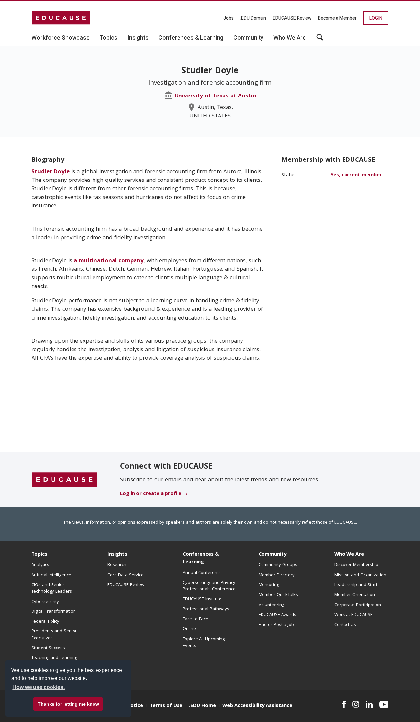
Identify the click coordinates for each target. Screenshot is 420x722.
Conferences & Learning (201, 558)
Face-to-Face (195, 619)
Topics (39, 554)
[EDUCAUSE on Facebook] (344, 704)
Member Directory (277, 575)
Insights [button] (138, 38)
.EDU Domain (253, 18)
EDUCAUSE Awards (277, 615)
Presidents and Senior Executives (54, 635)
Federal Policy (45, 621)
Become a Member (337, 18)
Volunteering (271, 605)
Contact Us (345, 624)
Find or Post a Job (276, 624)
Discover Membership (356, 565)
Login (375, 18)
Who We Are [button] (289, 38)
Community (272, 554)
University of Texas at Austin (215, 96)
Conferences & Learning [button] (190, 38)
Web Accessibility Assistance (257, 706)
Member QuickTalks (278, 595)
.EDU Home (202, 706)
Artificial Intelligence (51, 575)
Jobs (228, 18)
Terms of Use (166, 706)
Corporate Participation (357, 605)
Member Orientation (354, 595)
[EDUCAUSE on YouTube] (383, 704)
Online (189, 629)
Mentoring (269, 585)
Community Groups (278, 565)
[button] (320, 39)
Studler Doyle (51, 172)
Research (116, 565)
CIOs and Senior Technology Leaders (52, 588)
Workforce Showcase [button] (61, 38)
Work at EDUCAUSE (353, 615)
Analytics (40, 565)
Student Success (48, 648)
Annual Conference (202, 573)
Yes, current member (356, 175)
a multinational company (109, 261)
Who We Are (349, 554)
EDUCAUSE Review (292, 18)
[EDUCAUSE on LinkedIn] (369, 704)
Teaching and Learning (54, 658)
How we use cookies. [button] (38, 687)
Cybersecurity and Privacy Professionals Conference (209, 586)
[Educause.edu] (64, 480)
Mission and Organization (360, 575)
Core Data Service (125, 575)
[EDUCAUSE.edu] (61, 18)
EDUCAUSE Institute (202, 599)
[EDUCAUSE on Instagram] (355, 704)
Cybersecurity (45, 601)
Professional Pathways (206, 609)
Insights (117, 554)
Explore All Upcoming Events (204, 642)
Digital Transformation (54, 611)
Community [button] (248, 38)
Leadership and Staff (355, 585)
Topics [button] (108, 38)
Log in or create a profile (150, 494)
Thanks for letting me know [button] (68, 704)
